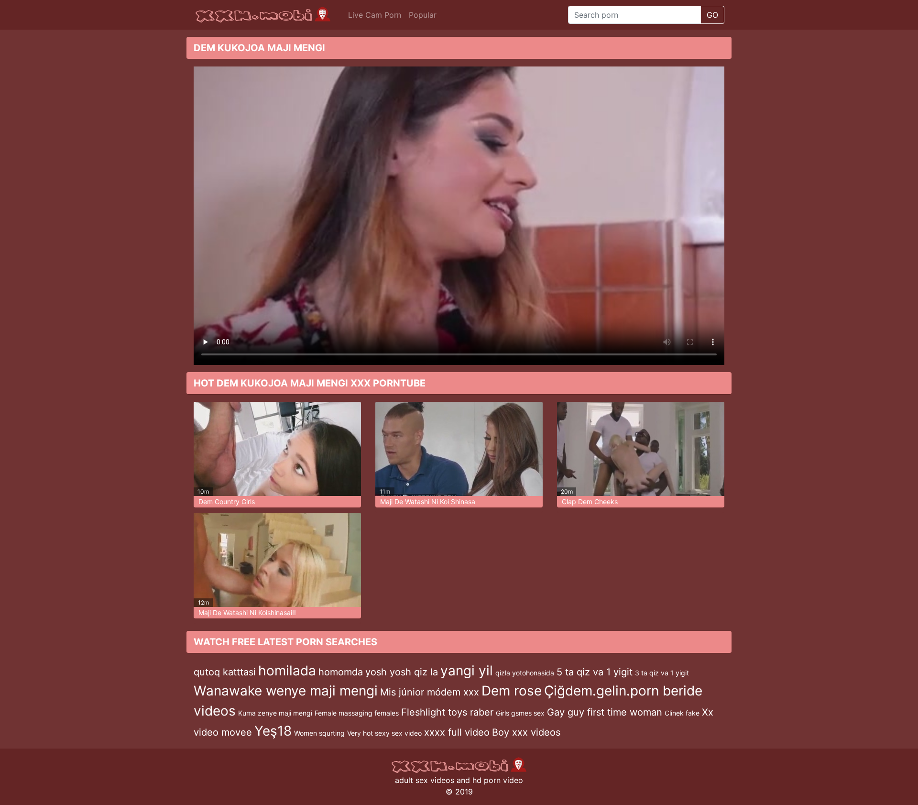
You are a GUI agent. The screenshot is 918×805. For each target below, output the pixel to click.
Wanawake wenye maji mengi (286, 691)
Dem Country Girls (226, 501)
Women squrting (319, 733)
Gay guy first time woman (604, 712)
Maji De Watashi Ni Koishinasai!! (247, 612)
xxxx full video (457, 732)
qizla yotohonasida (524, 673)
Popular (423, 15)
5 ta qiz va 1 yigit (595, 672)
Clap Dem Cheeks (590, 501)
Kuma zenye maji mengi (275, 713)
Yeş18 (273, 731)
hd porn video (497, 780)
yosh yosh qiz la (401, 672)
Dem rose (511, 691)
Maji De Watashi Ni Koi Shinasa (427, 501)
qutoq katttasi (225, 672)
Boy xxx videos (526, 732)
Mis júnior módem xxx (429, 692)
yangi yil (466, 670)
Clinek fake (682, 713)
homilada (287, 670)
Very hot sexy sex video (384, 733)
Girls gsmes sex (520, 713)
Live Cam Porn (374, 15)
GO (712, 15)
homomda (340, 672)
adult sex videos (424, 780)
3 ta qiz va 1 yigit (662, 673)
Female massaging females (357, 713)
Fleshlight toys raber (447, 712)
